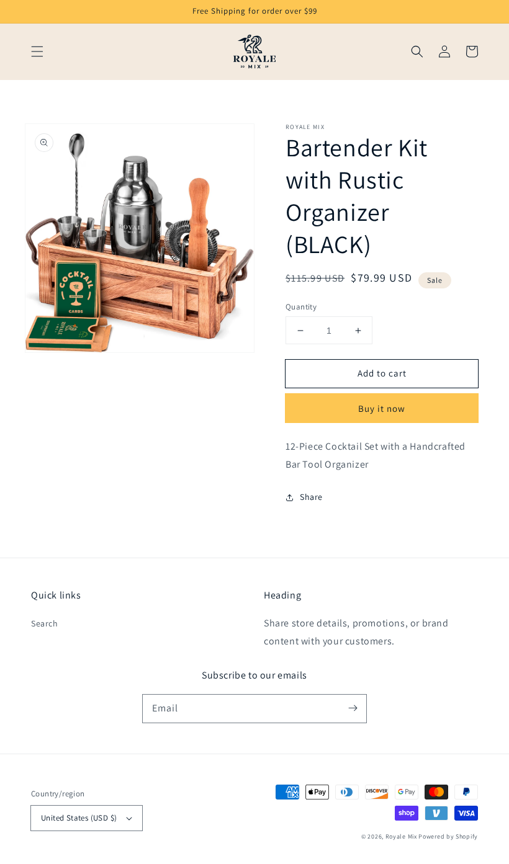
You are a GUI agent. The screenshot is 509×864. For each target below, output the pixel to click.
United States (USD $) (79, 818)
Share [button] (311, 496)
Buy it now (381, 408)
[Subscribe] (352, 708)
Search (44, 623)
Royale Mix (401, 836)
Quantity (301, 306)
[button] (37, 51)
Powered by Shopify (448, 836)
